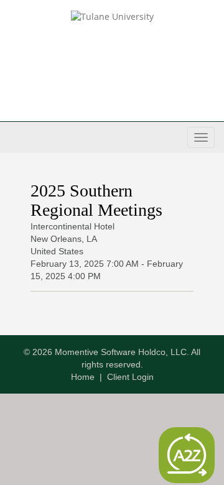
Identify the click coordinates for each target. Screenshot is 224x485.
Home (83, 377)
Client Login (130, 377)
